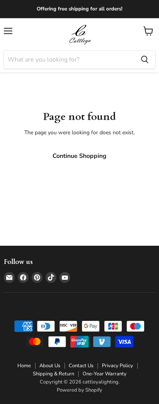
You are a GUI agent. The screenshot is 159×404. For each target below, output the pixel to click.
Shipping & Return (53, 373)
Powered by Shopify (79, 390)
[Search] (144, 59)
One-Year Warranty (105, 373)
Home (24, 365)
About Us (49, 365)
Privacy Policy (117, 365)
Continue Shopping (79, 156)
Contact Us (81, 365)
